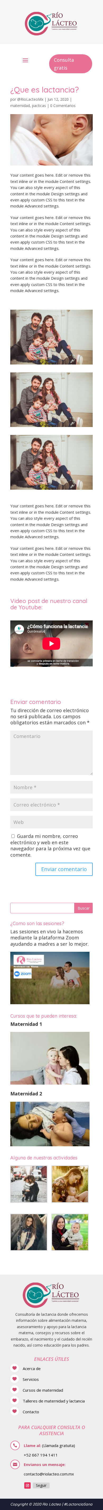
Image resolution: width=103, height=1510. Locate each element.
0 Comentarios (63, 105)
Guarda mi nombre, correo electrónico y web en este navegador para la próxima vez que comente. (50, 845)
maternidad (20, 105)
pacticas (39, 105)
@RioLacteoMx (30, 99)
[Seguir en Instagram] (27, 1485)
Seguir (41, 1485)
